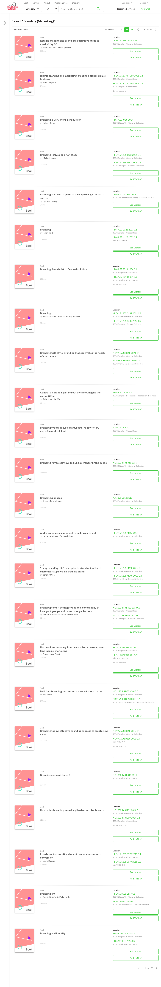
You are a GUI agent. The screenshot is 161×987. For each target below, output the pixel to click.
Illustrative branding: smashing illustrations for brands (72, 809)
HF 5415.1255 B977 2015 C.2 (127, 862)
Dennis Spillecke (64, 47)
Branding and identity (52, 933)
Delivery (76, 3)
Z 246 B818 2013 (121, 427)
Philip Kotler (65, 897)
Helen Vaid (48, 233)
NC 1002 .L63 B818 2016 (125, 462)
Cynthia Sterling (50, 201)
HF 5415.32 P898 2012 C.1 (126, 655)
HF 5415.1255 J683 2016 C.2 (127, 162)
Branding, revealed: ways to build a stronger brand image (73, 462)
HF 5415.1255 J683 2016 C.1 (127, 155)
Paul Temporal (49, 82)
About (47, 3)
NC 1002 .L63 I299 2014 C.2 (126, 817)
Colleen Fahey (66, 536)
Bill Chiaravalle (49, 316)
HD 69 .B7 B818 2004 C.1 (125, 269)
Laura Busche (49, 861)
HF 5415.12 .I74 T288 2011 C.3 (128, 83)
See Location (136, 51)
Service (36, 3)
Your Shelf (145, 9)
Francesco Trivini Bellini (67, 614)
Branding (45, 229)
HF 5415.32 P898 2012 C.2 (126, 647)
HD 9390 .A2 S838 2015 (124, 194)
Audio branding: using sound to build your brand (68, 532)
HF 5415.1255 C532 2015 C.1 (127, 313)
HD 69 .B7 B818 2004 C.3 (125, 277)
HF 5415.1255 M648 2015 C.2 (127, 576)
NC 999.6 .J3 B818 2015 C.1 (126, 731)
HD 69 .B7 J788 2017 (123, 120)
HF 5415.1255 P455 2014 (125, 40)
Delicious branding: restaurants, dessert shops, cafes (71, 691)
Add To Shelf (136, 57)
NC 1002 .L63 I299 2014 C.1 (126, 810)
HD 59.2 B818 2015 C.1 (124, 933)
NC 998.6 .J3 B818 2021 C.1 (126, 353)
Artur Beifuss (49, 614)
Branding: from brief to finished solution (63, 269)
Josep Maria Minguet (52, 501)
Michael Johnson (50, 158)
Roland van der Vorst (52, 399)
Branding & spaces (51, 497)
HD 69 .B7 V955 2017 (123, 392)
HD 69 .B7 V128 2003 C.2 (125, 237)
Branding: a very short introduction (60, 119)
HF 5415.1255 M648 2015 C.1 (127, 568)
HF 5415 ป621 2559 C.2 (124, 894)
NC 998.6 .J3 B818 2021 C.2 (126, 360)
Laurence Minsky (50, 536)
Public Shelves (61, 3)
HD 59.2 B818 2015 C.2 (124, 941)
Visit (26, 3)
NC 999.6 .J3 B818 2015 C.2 (126, 738)
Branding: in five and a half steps (59, 154)
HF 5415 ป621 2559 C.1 (124, 901)
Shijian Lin (47, 694)
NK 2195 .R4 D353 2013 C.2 (126, 699)
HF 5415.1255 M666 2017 (125, 533)
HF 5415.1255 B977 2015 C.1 (127, 854)
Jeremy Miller (49, 575)
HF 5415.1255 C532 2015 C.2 (127, 321)
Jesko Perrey (49, 47)
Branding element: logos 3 (55, 774)
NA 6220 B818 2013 (122, 498)
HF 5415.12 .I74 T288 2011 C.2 (128, 75)
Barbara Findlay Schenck (69, 316)
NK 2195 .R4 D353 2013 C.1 (126, 691)
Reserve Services (126, 9)
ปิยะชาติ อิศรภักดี (50, 897)
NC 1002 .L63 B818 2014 (125, 775)
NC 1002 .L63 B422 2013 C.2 (126, 615)
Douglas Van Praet (51, 654)
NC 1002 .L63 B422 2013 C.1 (126, 607)
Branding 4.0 (47, 893)
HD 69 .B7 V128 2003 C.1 (125, 229)
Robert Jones (49, 123)
